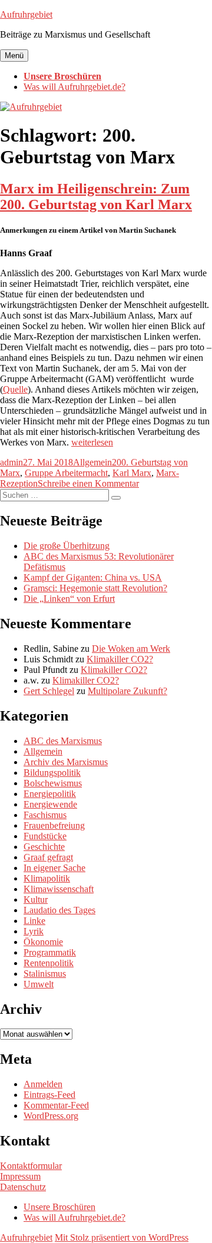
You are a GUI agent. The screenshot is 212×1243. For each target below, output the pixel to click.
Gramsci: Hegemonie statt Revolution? (95, 588)
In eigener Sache (54, 868)
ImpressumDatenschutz (23, 1181)
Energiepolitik (50, 794)
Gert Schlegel (49, 691)
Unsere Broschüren (62, 76)
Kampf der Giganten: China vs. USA (93, 577)
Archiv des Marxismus (66, 762)
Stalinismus (45, 974)
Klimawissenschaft (59, 889)
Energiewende (50, 804)
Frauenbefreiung (54, 825)
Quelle (15, 389)
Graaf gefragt (48, 857)
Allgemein (92, 462)
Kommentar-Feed (56, 1105)
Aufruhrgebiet (26, 14)
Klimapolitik (47, 878)
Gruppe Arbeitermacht (66, 473)
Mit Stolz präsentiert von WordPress (121, 1237)
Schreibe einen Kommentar (88, 483)
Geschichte (44, 847)
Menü (14, 55)
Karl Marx (131, 473)
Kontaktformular (31, 1166)
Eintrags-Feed (49, 1095)
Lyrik (34, 931)
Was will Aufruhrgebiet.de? (74, 87)
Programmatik (50, 952)
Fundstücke (45, 836)
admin (11, 462)
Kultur (36, 899)
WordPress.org (51, 1116)
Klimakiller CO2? (120, 659)
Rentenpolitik (49, 963)
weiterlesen (92, 442)
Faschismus (45, 815)
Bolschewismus (53, 783)
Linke (34, 921)
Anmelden (43, 1084)
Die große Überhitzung (67, 546)
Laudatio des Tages (59, 910)
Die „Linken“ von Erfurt (69, 599)
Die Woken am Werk (131, 649)
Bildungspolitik (52, 773)
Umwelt (39, 984)
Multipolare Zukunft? (127, 691)
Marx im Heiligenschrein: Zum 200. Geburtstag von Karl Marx (96, 196)
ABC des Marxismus (63, 741)
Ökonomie (43, 942)
